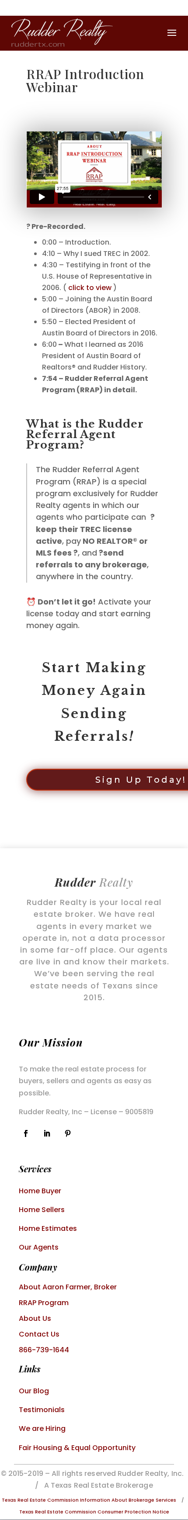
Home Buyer (40, 1191)
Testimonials (42, 1410)
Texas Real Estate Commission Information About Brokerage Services (89, 1499)
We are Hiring (42, 1428)
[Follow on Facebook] (26, 1133)
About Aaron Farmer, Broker (68, 1287)
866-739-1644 (44, 1350)
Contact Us (39, 1334)
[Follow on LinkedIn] (47, 1133)
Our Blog (34, 1391)
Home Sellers (42, 1210)
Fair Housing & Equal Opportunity (77, 1448)
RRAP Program (44, 1303)
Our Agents (39, 1247)
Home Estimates (48, 1228)
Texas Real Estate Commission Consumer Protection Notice (94, 1511)
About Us (35, 1318)
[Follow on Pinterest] (68, 1133)
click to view (89, 288)
